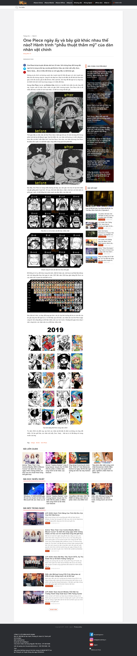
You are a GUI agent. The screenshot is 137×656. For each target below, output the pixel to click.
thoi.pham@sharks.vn (32, 646)
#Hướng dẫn (78, 3)
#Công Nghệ (88, 3)
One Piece (44, 442)
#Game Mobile (49, 3)
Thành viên (118, 2)
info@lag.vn (25, 642)
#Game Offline (60, 3)
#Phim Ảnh (98, 3)
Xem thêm (54, 609)
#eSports (69, 3)
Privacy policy (78, 627)
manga (33, 442)
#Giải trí (107, 3)
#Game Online (38, 3)
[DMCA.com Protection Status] (95, 649)
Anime (38, 442)
